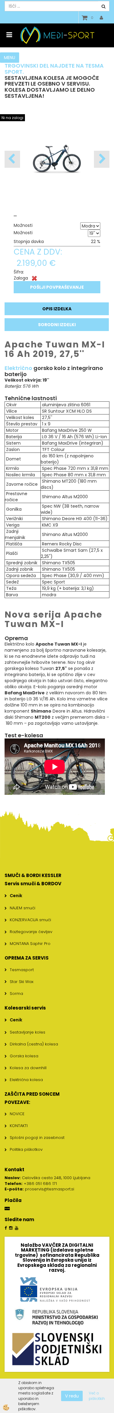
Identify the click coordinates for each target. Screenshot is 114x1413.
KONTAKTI (19, 1126)
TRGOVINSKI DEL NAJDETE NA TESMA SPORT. (54, 69)
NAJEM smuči (22, 908)
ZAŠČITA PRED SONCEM (32, 1094)
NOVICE (17, 1114)
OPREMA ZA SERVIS (27, 958)
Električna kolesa (26, 1080)
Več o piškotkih (97, 1395)
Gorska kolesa (24, 1056)
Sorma (16, 993)
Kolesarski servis (25, 1008)
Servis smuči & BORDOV (33, 883)
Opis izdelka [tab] (56, 309)
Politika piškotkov (26, 1149)
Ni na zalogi (12, 117)
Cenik (16, 896)
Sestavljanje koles (27, 1032)
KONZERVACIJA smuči (30, 920)
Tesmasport (22, 970)
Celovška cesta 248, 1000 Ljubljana (47, 1178)
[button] (101, 159)
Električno (18, 368)
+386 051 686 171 (40, 1183)
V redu (72, 1396)
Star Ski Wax (21, 982)
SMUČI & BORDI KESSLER (33, 875)
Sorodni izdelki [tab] (57, 325)
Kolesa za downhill (28, 1068)
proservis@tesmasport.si (49, 1189)
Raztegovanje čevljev (31, 932)
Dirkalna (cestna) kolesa (34, 1044)
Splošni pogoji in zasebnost (37, 1137)
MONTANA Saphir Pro (30, 943)
